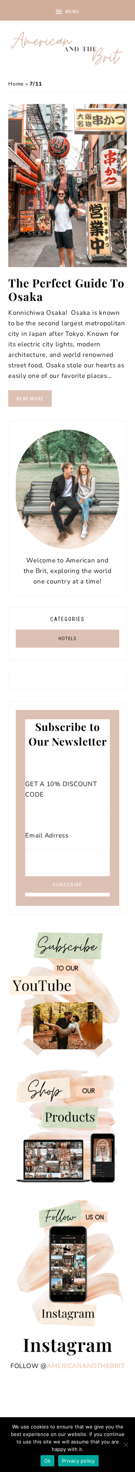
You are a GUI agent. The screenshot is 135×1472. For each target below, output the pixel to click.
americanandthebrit (86, 1366)
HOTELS (67, 638)
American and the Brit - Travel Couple (68, 49)
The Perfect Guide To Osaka (66, 289)
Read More (30, 398)
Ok (47, 1461)
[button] (67, 10)
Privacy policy (78, 1461)
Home (16, 83)
